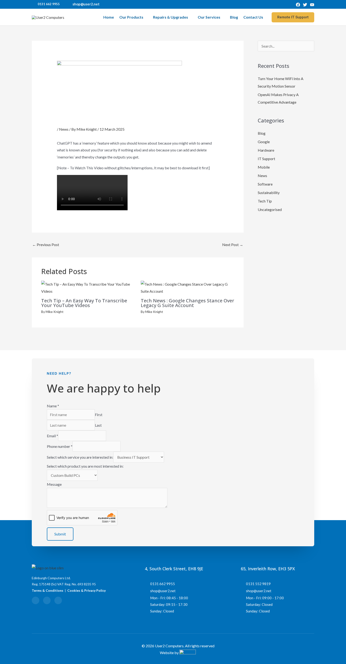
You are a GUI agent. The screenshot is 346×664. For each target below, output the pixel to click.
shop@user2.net (86, 4)
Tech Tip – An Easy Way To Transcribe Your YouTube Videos (84, 302)
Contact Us (253, 17)
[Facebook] (298, 5)
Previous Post (45, 244)
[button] (293, 17)
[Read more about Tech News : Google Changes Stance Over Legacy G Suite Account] (187, 287)
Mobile (264, 167)
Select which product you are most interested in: (85, 466)
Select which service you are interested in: (80, 457)
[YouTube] (312, 5)
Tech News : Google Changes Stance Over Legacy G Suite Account (187, 302)
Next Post (232, 244)
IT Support (266, 158)
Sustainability (269, 192)
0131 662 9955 (49, 4)
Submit (60, 534)
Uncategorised (270, 209)
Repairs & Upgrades (170, 17)
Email (52, 435)
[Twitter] (305, 5)
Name (53, 406)
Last (98, 425)
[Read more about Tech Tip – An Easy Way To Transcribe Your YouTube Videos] (88, 287)
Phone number (59, 446)
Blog (234, 17)
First (98, 414)
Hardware (266, 150)
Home (108, 17)
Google (264, 141)
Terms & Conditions (47, 590)
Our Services (209, 17)
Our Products (131, 17)
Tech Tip (265, 201)
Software (265, 184)
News (63, 129)
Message (54, 484)
